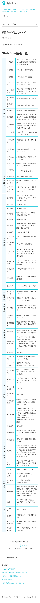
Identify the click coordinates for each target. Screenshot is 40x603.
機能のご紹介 (23, 12)
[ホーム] (9, 4)
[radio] (15, 545)
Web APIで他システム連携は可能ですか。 (15, 572)
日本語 (34, 597)
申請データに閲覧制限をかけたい (12, 576)
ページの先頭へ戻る (8, 557)
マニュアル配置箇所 (8, 569)
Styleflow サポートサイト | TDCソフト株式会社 (15, 9)
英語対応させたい (7, 579)
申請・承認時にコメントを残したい (13, 583)
